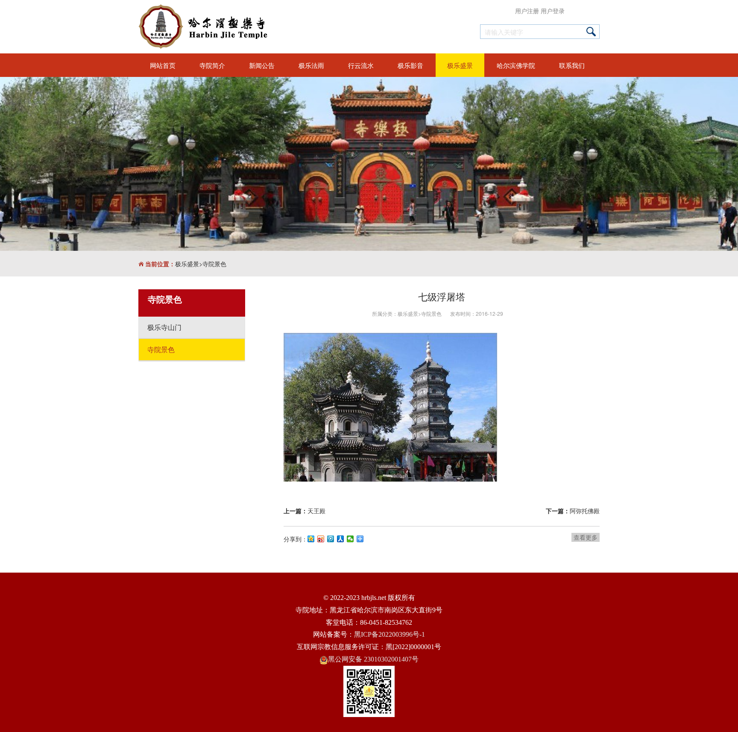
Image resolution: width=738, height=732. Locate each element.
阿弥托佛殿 (585, 510)
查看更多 (585, 537)
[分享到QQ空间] (311, 538)
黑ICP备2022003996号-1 (389, 634)
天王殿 (316, 510)
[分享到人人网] (340, 538)
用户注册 (527, 10)
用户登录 (553, 10)
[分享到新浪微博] (321, 538)
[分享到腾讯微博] (330, 538)
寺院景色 (214, 263)
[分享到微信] (350, 538)
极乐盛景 (187, 263)
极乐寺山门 (164, 327)
